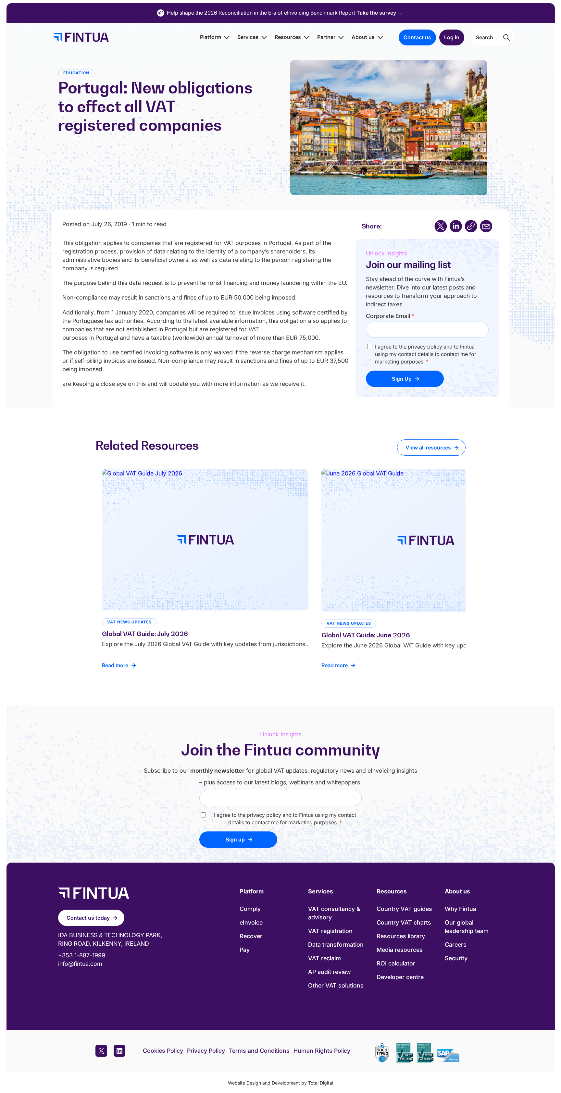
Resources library (401, 936)
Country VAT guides (404, 908)
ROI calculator (396, 963)
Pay (245, 949)
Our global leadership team (467, 926)
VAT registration (330, 930)
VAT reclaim (324, 958)
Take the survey (379, 12)
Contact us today (88, 918)
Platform (210, 37)
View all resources (428, 447)
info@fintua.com (80, 963)
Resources (288, 37)
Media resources (400, 949)
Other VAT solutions (336, 985)
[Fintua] (79, 37)
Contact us (417, 37)
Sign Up (402, 379)
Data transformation (336, 944)
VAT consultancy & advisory (334, 913)
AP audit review (329, 971)
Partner (326, 37)
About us (363, 37)
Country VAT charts (404, 922)
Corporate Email (390, 316)
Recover (251, 936)
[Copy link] (471, 226)
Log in (451, 37)
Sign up (235, 839)
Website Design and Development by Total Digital (280, 1083)
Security (456, 958)
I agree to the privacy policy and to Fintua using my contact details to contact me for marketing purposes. (425, 354)
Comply (250, 908)
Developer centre (400, 977)
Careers (456, 944)
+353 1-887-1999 (81, 955)
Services (247, 37)
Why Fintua (460, 908)
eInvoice (251, 922)
